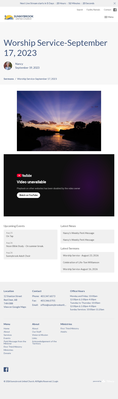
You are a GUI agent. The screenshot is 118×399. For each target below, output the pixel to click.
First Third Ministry (13, 346)
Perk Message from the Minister (15, 342)
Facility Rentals (93, 9)
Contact (107, 9)
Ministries (8, 350)
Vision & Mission (40, 335)
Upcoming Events (14, 226)
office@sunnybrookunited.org (54, 304)
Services (8, 335)
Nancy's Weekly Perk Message (78, 233)
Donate (7, 353)
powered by (102, 383)
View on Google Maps (15, 306)
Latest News (68, 226)
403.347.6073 (48, 296)
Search (80, 9)
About (7, 331)
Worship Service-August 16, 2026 (80, 269)
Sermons (9, 78)
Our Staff (36, 331)
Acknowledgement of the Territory (44, 342)
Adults (64, 331)
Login (55, 381)
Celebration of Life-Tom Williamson (81, 262)
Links (34, 338)
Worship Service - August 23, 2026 (81, 255)
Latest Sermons (70, 248)
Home (6, 328)
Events (7, 338)
